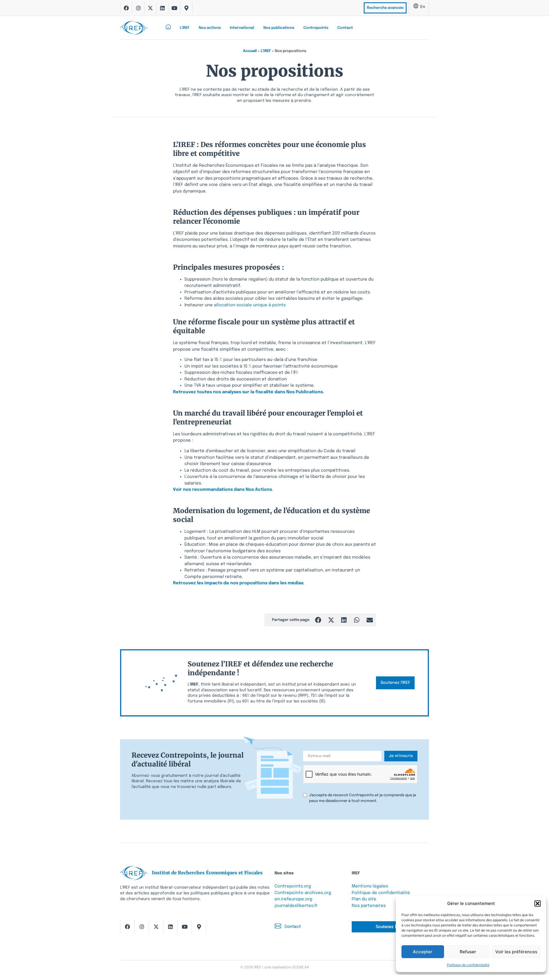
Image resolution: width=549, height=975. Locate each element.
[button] (537, 903)
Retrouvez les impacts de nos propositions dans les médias (238, 583)
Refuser (468, 951)
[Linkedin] (162, 8)
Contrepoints (315, 28)
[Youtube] (174, 8)
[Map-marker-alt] (186, 8)
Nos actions (210, 28)
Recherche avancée (385, 8)
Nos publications (278, 28)
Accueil (250, 51)
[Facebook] (126, 8)
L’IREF (185, 28)
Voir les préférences (516, 951)
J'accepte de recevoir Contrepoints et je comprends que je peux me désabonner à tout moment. (362, 798)
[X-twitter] (150, 8)
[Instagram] (138, 8)
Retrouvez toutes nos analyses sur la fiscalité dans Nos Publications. (248, 392)
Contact (345, 28)
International (242, 28)
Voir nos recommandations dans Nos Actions (222, 489)
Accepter (422, 951)
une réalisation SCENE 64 (286, 967)
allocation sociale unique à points (250, 305)
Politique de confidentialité (468, 965)
